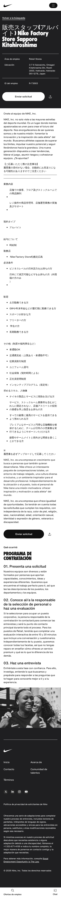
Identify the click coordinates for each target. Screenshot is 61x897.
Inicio (7, 762)
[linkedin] (12, 792)
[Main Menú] (53, 5)
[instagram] (19, 792)
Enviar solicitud (23, 96)
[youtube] (26, 792)
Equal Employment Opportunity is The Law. (26, 860)
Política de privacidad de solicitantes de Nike (25, 804)
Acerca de (36, 762)
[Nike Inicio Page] (15, 5)
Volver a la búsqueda (13, 18)
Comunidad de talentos (38, 770)
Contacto (9, 769)
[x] (6, 792)
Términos (9, 780)
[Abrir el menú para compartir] (50, 96)
